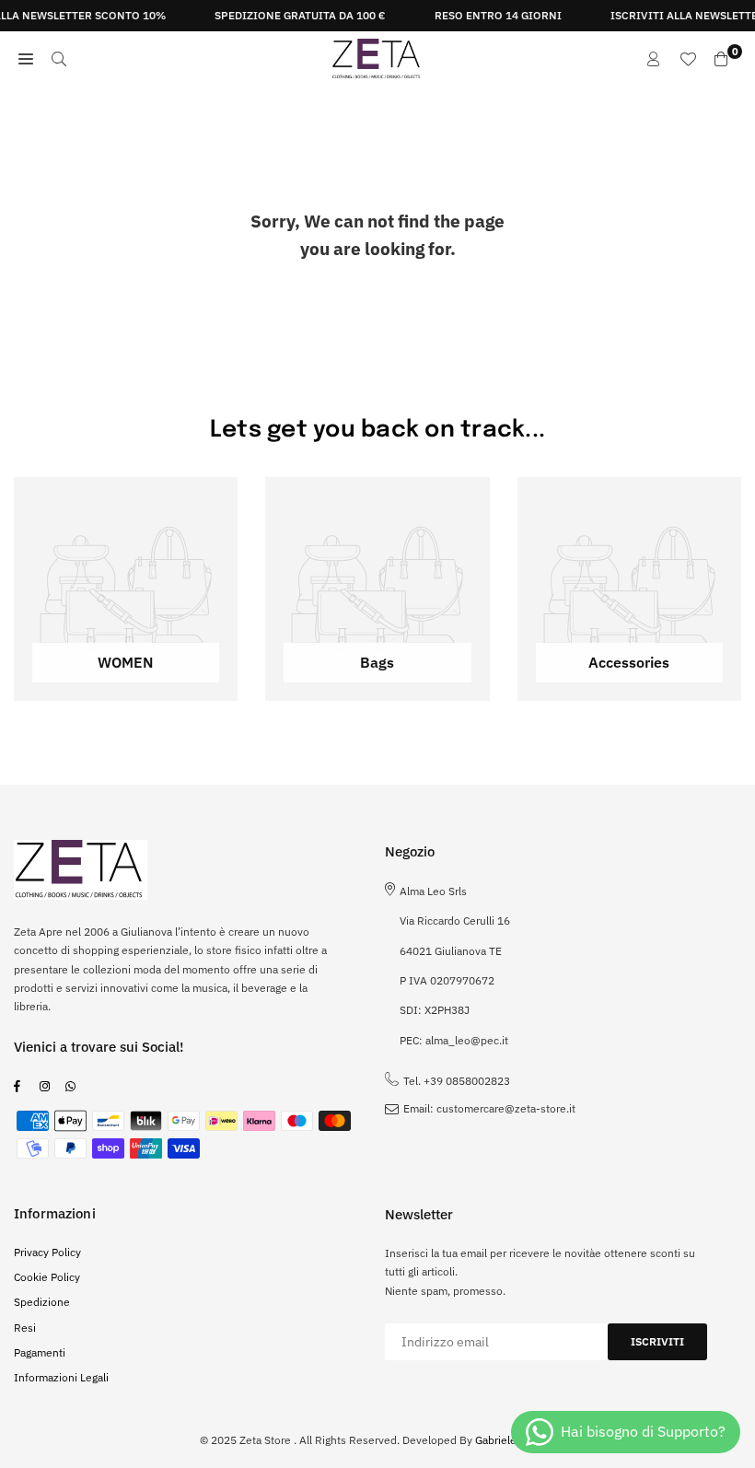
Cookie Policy (47, 1277)
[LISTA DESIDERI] (687, 59)
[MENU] (25, 59)
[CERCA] (59, 59)
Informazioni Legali (61, 1377)
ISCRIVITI (657, 1341)
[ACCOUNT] (653, 59)
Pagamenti (39, 1352)
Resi (25, 1327)
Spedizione (42, 1302)
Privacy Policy (47, 1252)
